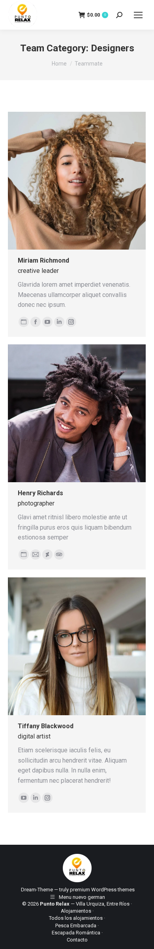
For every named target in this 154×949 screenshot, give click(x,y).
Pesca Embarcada (75, 925)
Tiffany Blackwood (45, 726)
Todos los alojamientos (76, 918)
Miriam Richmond (43, 260)
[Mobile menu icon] (138, 15)
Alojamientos (76, 911)
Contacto (77, 940)
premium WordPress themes (102, 890)
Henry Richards (40, 493)
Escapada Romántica (76, 933)
